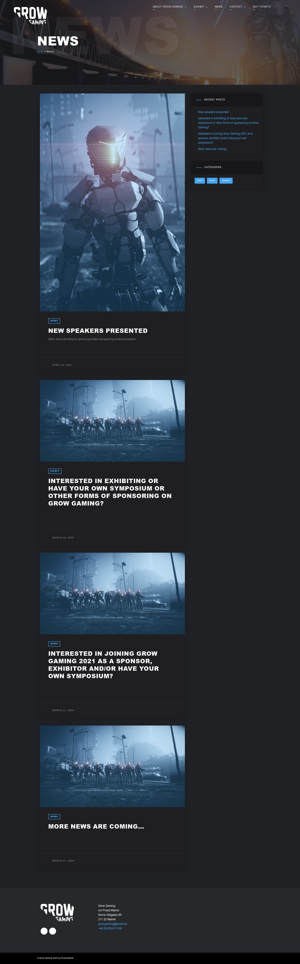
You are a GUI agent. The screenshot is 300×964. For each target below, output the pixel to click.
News (219, 7)
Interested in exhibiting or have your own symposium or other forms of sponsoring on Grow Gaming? (228, 123)
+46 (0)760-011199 (110, 928)
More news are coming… (96, 827)
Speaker (226, 181)
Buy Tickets (262, 7)
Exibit (54, 471)
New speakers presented (98, 331)
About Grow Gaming (168, 7)
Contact (236, 7)
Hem (40, 52)
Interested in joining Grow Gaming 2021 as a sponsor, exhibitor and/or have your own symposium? (225, 138)
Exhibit (199, 7)
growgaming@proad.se (112, 924)
